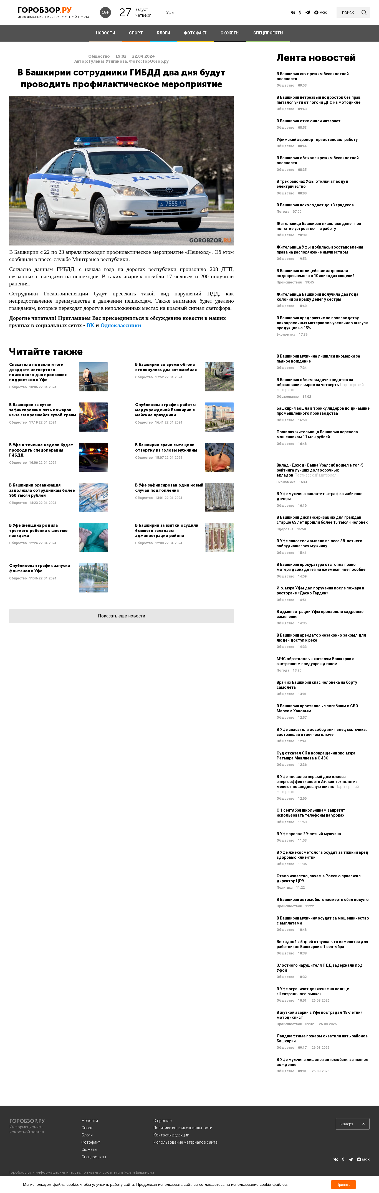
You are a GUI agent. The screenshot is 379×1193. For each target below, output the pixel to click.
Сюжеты (89, 1149)
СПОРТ (136, 33)
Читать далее (58, 376)
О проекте (162, 1120)
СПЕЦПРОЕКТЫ (268, 33)
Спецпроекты (94, 1157)
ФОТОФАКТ (195, 33)
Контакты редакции (171, 1135)
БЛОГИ (163, 33)
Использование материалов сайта (185, 1142)
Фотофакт (91, 1142)
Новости (90, 1120)
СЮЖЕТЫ (230, 33)
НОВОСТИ (105, 33)
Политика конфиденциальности (182, 1128)
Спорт (87, 1128)
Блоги (87, 1135)
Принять (343, 1184)
